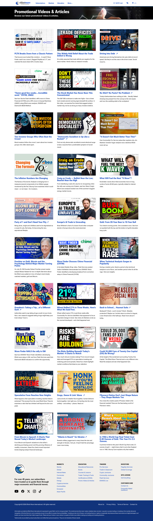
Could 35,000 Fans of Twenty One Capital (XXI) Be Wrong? (119, 352)
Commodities (61, 486)
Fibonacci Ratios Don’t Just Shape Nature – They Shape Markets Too (119, 396)
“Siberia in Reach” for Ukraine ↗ (72, 437)
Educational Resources (85, 467)
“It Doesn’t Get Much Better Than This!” (118, 137)
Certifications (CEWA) (85, 478)
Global (59, 470)
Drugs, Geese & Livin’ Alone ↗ (71, 395)
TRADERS (103, 464)
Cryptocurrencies (62, 483)
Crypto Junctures (105, 472)
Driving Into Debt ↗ (109, 54)
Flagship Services (126, 467)
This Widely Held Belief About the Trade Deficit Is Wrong (75, 55)
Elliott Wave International (34, 504)
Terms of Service (122, 504)
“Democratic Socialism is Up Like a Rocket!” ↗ (73, 138)
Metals (59, 478)
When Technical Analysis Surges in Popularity (116, 262)
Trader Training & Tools (86, 475)
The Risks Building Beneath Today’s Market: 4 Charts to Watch (73, 352)
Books (80, 470)
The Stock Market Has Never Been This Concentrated (75, 94)
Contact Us (124, 486)
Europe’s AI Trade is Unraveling (71, 222)
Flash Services (104, 478)
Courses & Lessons (84, 472)
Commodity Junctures (107, 475)
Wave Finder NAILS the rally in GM (30, 351)
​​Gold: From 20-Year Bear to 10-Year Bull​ (118, 222)
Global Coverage (126, 470)
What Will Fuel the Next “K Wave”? (116, 178)
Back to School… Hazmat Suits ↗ (115, 307)
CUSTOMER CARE (127, 483)
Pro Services (104, 467)
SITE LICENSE (125, 475)
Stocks (59, 467)
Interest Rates (61, 472)
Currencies (60, 475)
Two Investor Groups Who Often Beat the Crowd (33, 138)
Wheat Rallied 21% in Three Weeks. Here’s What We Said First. (76, 308)
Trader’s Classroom (106, 470)
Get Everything (125, 478)
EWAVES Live (104, 481)
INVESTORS (125, 464)
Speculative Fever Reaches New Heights (33, 395)
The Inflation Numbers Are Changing (31, 178)
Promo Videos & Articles (86, 481)
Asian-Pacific (61, 492)
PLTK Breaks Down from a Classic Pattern (34, 54)
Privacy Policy (111, 504)
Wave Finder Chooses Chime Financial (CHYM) (74, 262)
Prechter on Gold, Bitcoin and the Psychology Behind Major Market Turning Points (33, 263)
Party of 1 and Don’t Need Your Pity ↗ (32, 222)
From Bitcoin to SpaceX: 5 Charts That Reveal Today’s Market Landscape (32, 438)
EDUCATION (82, 464)
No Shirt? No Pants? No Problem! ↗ (116, 93)
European (60, 489)
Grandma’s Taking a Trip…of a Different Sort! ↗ (32, 308)
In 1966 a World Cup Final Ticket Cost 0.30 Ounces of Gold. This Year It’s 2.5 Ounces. (117, 439)
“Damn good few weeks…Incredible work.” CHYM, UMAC (31, 94)
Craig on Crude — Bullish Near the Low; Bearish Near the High (75, 179)
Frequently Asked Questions (126, 489)
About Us (101, 504)
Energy (59, 481)
